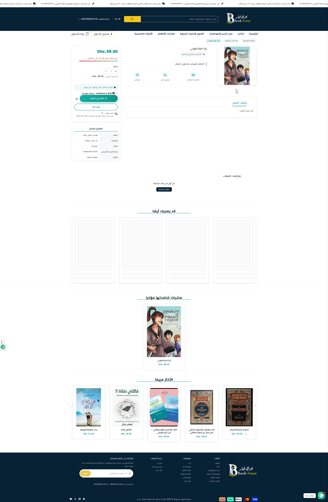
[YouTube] (71, 499)
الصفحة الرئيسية (249, 40)
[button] (72, 405)
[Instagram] (80, 499)
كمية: (115, 66)
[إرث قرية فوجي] (164, 331)
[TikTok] (75, 499)
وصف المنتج (240, 103)
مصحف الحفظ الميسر (239, 429)
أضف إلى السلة (97, 98)
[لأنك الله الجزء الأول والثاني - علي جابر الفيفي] (164, 407)
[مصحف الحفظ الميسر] (239, 407)
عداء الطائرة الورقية (88, 429)
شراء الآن (96, 107)
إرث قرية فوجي (164, 360)
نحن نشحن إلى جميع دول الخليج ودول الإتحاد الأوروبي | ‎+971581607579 (65, 3)
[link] (235, 273)
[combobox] (179, 19)
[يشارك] (77, 99)
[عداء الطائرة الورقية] (88, 407)
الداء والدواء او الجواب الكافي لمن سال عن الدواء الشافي (201, 431)
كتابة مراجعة (164, 189)
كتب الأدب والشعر (231, 40)
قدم (85, 473)
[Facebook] (84, 499)
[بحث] (132, 19)
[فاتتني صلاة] (126, 407)
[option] (237, 66)
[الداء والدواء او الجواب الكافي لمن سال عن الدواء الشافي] (201, 407)
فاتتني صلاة (126, 429)
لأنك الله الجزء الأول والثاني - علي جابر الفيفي (164, 431)
